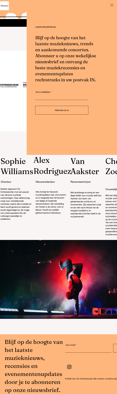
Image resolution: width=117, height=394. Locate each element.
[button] (112, 5)
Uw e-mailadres (43, 92)
